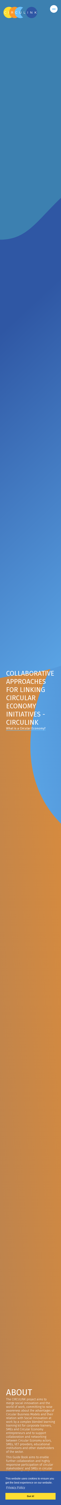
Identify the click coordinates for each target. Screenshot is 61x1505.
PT (38, 21)
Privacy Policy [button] (15, 1487)
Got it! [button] (30, 1496)
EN (54, 21)
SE (22, 21)
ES (45, 21)
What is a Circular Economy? (26, 728)
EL (30, 21)
